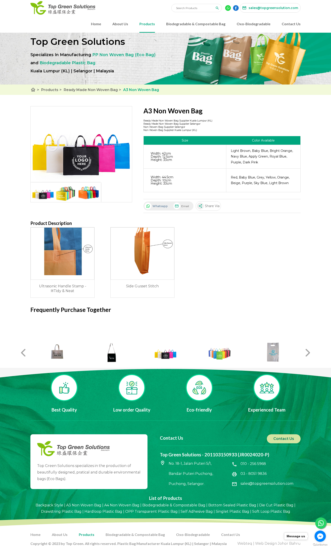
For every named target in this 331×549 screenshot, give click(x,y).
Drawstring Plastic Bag (61, 511)
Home (96, 24)
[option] (57, 352)
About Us (120, 24)
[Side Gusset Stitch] (142, 274)
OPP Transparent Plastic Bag (151, 511)
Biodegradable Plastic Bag (67, 62)
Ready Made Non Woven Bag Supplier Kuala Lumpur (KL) (177, 120)
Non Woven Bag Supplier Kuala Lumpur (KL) (170, 130)
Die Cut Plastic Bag (276, 505)
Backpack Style (49, 505)
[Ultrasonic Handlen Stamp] (62, 274)
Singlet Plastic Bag (232, 511)
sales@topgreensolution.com (266, 483)
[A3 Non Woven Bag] (81, 144)
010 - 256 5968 (253, 464)
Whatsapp (160, 206)
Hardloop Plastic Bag (103, 511)
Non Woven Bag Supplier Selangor (164, 126)
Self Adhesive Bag (197, 511)
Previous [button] (23, 351)
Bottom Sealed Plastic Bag (232, 505)
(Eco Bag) (145, 54)
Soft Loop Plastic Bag (271, 511)
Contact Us (291, 24)
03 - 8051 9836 (253, 473)
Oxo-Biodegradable (253, 24)
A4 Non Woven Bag (121, 505)
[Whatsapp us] (320, 523)
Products (147, 24)
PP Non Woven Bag (113, 54)
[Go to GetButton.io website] (320, 544)
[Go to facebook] (320, 536)
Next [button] (308, 351)
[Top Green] (100, 8)
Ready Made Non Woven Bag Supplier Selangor (171, 123)
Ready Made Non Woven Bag (92, 90)
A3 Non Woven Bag (141, 90)
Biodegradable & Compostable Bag (195, 24)
